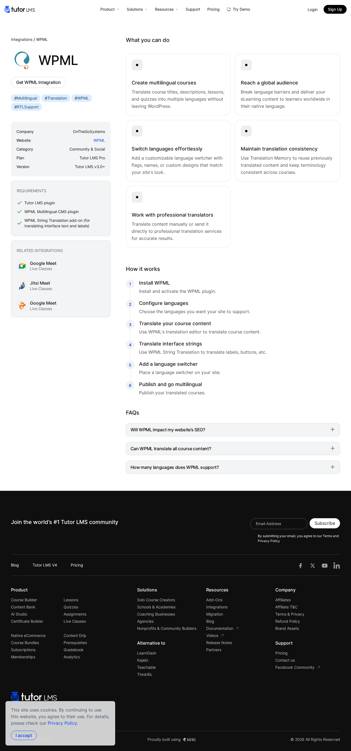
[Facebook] (300, 565)
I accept (24, 735)
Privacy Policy (62, 723)
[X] (312, 565)
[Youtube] (324, 565)
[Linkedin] (336, 565)
